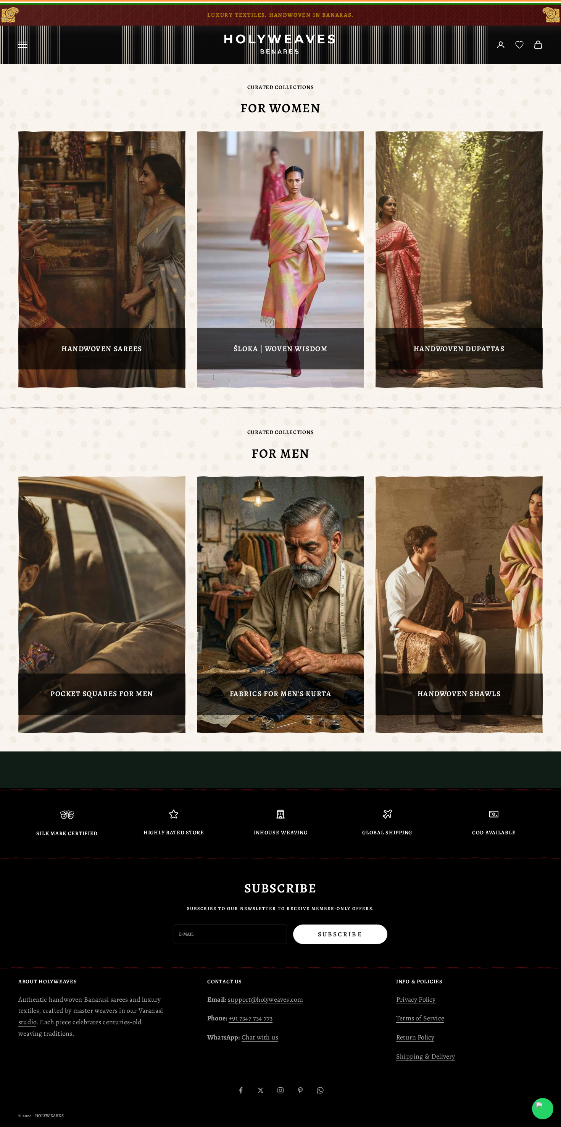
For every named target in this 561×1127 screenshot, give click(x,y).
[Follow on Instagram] (280, 1090)
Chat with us (260, 1037)
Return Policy (415, 1037)
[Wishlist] (519, 44)
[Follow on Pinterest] (300, 1090)
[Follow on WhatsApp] (320, 1090)
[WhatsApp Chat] (542, 1108)
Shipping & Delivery (425, 1056)
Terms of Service (420, 1018)
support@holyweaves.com (265, 999)
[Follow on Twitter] (260, 1090)
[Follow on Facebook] (241, 1090)
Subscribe (340, 934)
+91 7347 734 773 (250, 1018)
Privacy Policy (416, 999)
